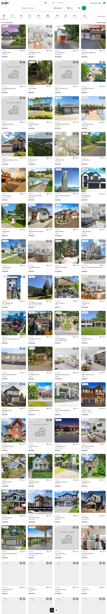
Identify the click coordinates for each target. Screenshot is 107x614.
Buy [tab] (46, 2)
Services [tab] (61, 2)
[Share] (21, 26)
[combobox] (9, 23)
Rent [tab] (53, 2)
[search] (84, 8)
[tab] (4, 16)
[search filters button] (79, 8)
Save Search (102, 16)
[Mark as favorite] (24, 26)
